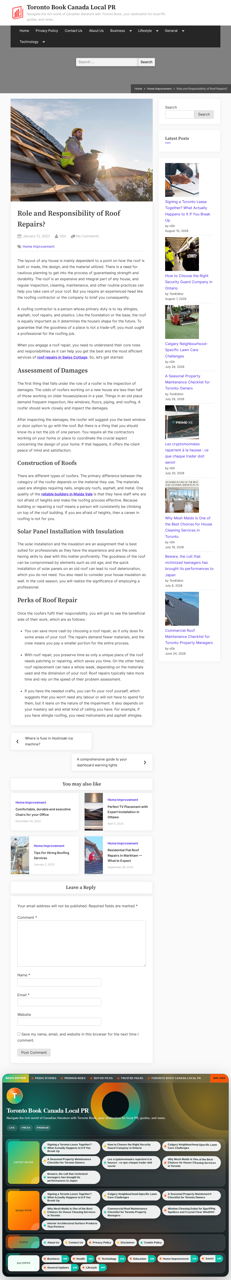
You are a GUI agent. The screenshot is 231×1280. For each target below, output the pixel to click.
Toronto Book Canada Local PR (71, 7)
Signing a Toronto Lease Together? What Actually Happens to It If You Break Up (69, 1148)
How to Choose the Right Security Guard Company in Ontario (188, 281)
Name (23, 975)
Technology (29, 42)
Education (139, 1258)
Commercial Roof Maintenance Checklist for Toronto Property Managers (189, 636)
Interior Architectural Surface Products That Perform (72, 1225)
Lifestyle (145, 31)
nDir (63, 236)
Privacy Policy (47, 31)
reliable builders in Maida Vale (66, 494)
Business (117, 31)
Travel (209, 1258)
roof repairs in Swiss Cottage (62, 357)
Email (23, 995)
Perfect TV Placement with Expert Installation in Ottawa (128, 812)
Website (24, 1014)
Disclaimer (128, 1242)
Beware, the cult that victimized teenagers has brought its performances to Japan (67, 1177)
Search (171, 107)
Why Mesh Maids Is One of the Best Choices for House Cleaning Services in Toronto (192, 1163)
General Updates (58, 1267)
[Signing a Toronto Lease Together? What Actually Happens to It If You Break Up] (182, 181)
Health (80, 1258)
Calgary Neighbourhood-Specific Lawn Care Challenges (186, 349)
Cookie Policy (153, 1242)
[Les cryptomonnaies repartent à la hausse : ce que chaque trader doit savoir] (182, 423)
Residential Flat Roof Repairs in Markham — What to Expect (125, 855)
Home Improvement (38, 246)
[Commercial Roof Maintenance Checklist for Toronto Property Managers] (182, 609)
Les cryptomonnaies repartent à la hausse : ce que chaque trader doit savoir (130, 1163)
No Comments (87, 236)
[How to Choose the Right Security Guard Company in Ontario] (182, 255)
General (171, 31)
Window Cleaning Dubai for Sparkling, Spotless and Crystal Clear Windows (192, 1210)
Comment (27, 917)
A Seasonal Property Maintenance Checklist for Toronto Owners (187, 382)
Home (24, 31)
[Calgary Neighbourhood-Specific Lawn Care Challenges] (182, 323)
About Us (96, 31)
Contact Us (73, 31)
